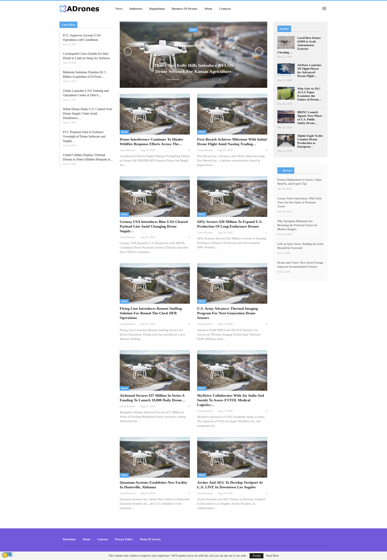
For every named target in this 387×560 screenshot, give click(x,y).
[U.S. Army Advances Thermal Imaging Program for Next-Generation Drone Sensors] (232, 283)
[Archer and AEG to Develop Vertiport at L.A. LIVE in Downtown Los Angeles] (232, 457)
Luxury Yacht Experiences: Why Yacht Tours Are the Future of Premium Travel (299, 202)
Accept (256, 555)
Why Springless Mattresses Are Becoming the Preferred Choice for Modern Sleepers (297, 225)
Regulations (157, 8)
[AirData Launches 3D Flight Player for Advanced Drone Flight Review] (286, 69)
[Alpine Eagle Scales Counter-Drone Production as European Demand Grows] (286, 140)
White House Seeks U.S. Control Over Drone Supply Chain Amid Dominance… (87, 113)
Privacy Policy (124, 539)
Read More (272, 555)
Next (259, 51)
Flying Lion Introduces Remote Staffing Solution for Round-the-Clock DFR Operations (151, 313)
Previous (128, 51)
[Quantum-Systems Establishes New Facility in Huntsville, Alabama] (155, 457)
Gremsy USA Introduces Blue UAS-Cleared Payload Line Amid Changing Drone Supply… (154, 226)
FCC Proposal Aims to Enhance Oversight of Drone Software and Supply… (84, 136)
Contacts (225, 8)
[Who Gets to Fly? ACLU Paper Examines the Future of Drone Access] (286, 93)
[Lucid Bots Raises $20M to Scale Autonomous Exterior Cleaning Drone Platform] (286, 42)
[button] (8, 555)
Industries (136, 8)
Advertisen (69, 539)
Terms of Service (150, 539)
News (119, 8)
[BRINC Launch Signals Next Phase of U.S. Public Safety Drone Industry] (286, 116)
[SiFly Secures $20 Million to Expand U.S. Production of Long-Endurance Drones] (232, 196)
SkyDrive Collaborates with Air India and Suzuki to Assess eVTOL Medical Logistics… (230, 400)
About (208, 8)
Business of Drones (184, 8)
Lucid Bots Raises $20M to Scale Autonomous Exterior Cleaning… (299, 45)
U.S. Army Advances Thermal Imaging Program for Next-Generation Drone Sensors (227, 313)
